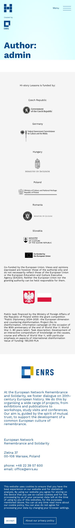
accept (11, 521)
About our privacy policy (40, 520)
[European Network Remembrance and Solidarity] (8, 25)
